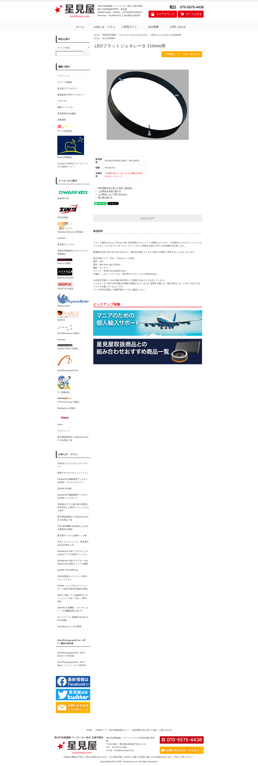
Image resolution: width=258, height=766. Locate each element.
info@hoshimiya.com (124, 750)
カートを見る (194, 14)
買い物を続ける (105, 197)
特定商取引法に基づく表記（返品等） (115, 188)
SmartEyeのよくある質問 (69, 626)
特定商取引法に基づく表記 (144, 730)
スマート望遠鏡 (64, 82)
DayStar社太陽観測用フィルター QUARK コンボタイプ (73, 496)
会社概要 (153, 26)
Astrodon (61, 339)
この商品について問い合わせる (182, 54)
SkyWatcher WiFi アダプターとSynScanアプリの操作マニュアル (72, 553)
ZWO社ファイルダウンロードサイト (72, 465)
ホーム (80, 26)
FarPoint (61, 238)
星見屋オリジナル (65, 244)
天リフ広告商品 (64, 131)
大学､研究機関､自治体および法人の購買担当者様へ (73, 527)
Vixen (60, 424)
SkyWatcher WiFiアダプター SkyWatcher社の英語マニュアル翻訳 (72, 562)
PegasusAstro (63, 306)
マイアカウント (165, 14)
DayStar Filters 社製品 (67, 348)
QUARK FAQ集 (64, 488)
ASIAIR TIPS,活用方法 (67, 570)
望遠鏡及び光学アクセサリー (71, 94)
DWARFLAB (63, 198)
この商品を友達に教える (109, 191)
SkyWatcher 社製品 (66, 408)
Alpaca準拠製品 (64, 157)
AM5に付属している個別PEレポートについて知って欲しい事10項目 (72, 598)
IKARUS (61, 320)
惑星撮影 (61, 120)
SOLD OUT (148, 218)
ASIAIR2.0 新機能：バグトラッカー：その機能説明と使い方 (73, 609)
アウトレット (63, 76)
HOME (89, 730)
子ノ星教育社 (63, 392)
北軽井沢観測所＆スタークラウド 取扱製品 (73, 252)
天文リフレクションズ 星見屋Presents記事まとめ (73, 543)
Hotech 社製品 (64, 263)
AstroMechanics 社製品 (68, 333)
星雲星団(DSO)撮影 (66, 113)
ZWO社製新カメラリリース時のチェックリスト (72, 578)
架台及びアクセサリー (67, 88)
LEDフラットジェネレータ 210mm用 (166, 35)
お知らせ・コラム (104, 26)
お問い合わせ (178, 26)
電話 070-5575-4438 (186, 7)
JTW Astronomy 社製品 (68, 402)
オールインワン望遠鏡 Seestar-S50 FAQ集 (72, 618)
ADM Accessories (65, 277)
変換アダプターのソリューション (73, 473)
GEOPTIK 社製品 (65, 288)
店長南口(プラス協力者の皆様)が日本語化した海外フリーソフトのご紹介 (73, 507)
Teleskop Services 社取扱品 (70, 232)
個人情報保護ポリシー (119, 730)
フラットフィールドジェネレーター (133, 35)
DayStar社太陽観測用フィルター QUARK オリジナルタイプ (73, 480)
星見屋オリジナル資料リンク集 (72, 535)
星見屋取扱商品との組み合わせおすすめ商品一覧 (73, 518)
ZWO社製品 (63, 217)
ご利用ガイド (129, 26)
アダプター (62, 101)
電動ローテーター (65, 107)
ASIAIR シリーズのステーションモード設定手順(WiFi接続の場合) (72, 587)
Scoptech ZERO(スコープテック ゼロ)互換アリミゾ (72, 165)
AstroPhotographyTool (67, 370)
